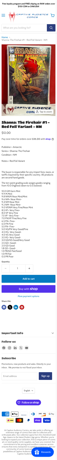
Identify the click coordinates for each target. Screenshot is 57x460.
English (27, 390)
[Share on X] (10, 307)
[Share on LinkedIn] (15, 307)
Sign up (45, 375)
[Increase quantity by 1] (29, 268)
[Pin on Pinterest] (21, 307)
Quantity (6, 261)
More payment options (28, 296)
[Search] (51, 27)
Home (5, 37)
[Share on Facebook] (4, 307)
